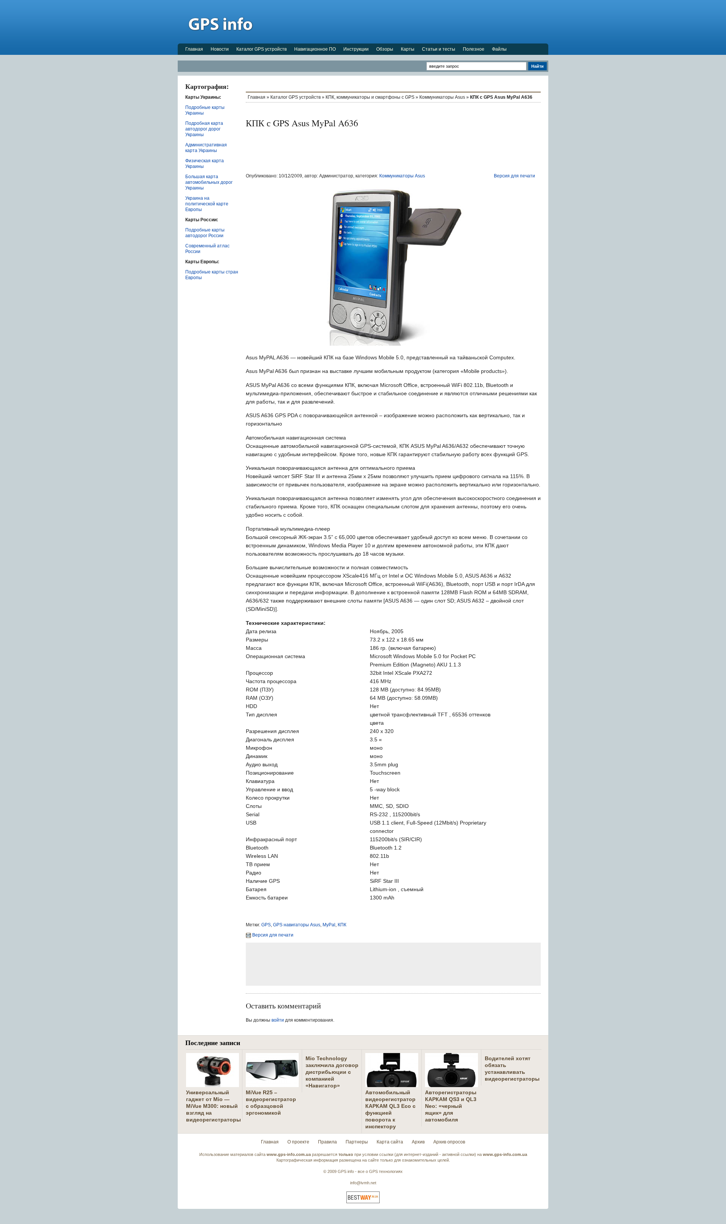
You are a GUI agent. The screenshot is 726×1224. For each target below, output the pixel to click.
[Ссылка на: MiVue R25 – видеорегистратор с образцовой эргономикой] (272, 1084)
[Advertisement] (410, 22)
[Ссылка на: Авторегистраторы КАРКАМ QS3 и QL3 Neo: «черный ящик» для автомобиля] (451, 1084)
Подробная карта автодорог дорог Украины (204, 129)
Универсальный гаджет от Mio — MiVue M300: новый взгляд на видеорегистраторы (213, 1106)
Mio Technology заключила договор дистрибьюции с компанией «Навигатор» (332, 1072)
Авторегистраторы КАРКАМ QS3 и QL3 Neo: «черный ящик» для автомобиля (450, 1106)
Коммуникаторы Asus (442, 97)
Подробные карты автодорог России (205, 232)
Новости (220, 49)
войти (277, 1020)
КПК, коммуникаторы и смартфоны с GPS (370, 97)
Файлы (499, 49)
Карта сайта (390, 1142)
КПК (342, 924)
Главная (194, 49)
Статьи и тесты (438, 49)
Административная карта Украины (206, 147)
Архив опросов (449, 1142)
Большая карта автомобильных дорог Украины (209, 182)
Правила (327, 1142)
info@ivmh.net (363, 1183)
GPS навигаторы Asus (296, 924)
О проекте (298, 1142)
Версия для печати (514, 176)
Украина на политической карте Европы (206, 204)
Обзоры (384, 49)
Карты (407, 49)
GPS (266, 924)
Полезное (473, 49)
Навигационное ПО (315, 49)
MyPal (329, 924)
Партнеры (357, 1142)
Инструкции (356, 49)
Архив (418, 1142)
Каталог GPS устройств (261, 49)
